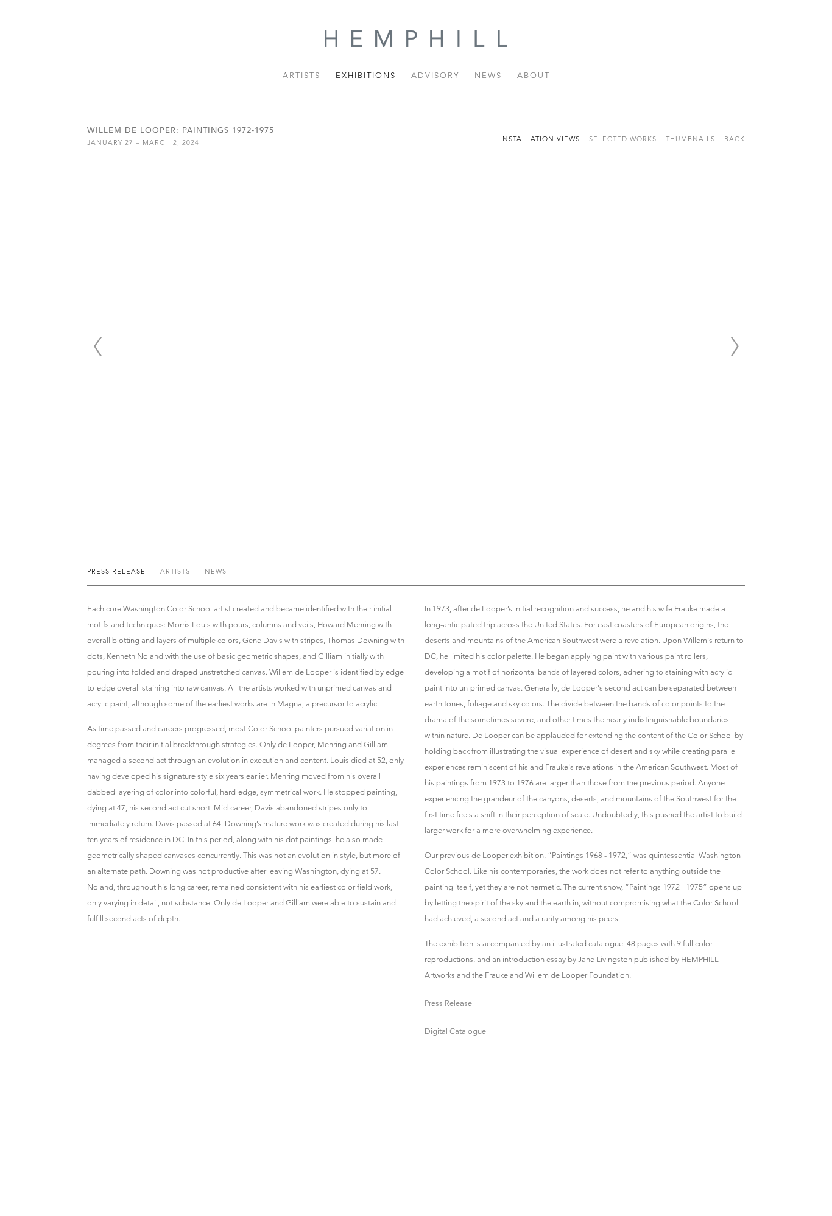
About (533, 75)
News (488, 75)
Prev (97, 346)
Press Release (117, 571)
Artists (301, 75)
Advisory (435, 75)
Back (734, 139)
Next (734, 346)
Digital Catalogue (455, 1031)
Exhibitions (366, 75)
